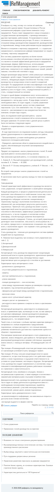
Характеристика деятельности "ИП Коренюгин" (22, 472)
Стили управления (14, 19)
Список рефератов (21, 10)
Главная (6, 10)
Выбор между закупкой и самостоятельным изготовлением (27, 452)
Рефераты (4, 19)
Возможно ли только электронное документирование (24, 440)
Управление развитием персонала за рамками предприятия (27, 461)
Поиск (5, 13)
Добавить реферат (41, 10)
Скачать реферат (10, 406)
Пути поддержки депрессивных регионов (19, 456)
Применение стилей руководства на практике (21, 429)
